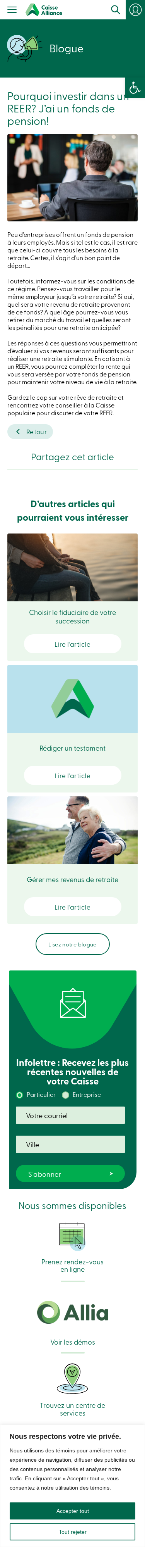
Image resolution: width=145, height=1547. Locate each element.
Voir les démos (72, 1341)
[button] (135, 88)
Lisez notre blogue (72, 944)
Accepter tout (72, 1511)
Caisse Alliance (44, 9)
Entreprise (87, 1094)
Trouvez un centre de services (72, 1408)
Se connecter (139, 12)
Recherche (115, 9)
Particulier (41, 1094)
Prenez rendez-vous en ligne (72, 1265)
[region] (72, 1486)
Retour (36, 431)
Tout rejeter (73, 1532)
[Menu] (12, 10)
